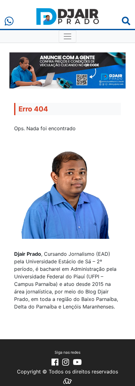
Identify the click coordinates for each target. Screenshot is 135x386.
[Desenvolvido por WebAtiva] (67, 381)
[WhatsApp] (9, 21)
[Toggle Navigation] (67, 36)
